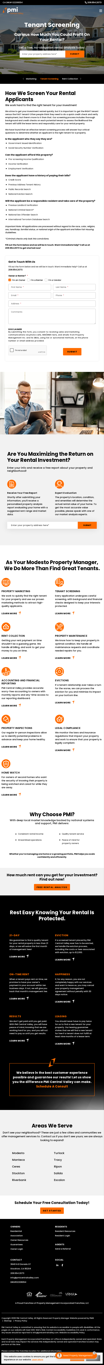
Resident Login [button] (62, 1235)
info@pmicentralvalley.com (24, 1277)
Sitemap (8, 1321)
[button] (57, 1265)
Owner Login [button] (16, 1249)
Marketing (31, 78)
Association (16, 1235)
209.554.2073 (94, 2)
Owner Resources (19, 1240)
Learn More (9, 613)
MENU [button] (100, 10)
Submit (75, 53)
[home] (13, 11)
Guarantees (16, 1244)
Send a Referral (63, 1248)
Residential (16, 1231)
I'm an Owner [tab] (18, 280)
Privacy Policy (21, 1321)
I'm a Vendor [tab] (54, 280)
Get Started (52, 1210)
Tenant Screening (49, 78)
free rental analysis (52, 887)
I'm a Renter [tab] (37, 280)
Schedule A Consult (52, 1086)
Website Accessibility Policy (72, 1332)
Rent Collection (70, 78)
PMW (92, 1318)
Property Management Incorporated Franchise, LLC (63, 1303)
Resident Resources (65, 1231)
